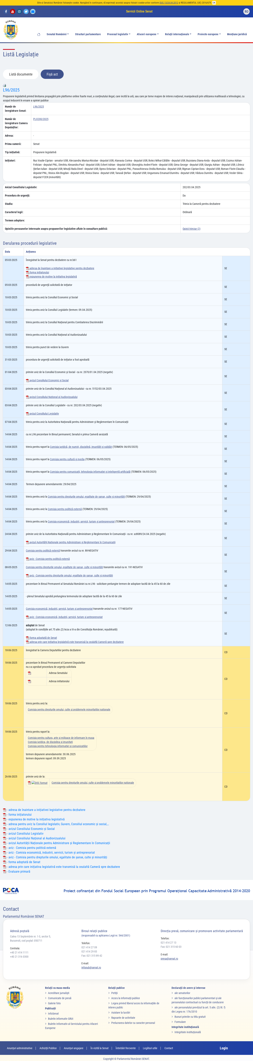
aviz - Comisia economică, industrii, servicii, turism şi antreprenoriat (66, 617)
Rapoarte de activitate (123, 1017)
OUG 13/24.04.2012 (169, 2)
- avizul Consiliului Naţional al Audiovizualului (35, 838)
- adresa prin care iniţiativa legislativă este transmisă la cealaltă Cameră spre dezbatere (63, 867)
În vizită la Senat (100, 1048)
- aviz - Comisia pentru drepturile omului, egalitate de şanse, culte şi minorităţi (56, 857)
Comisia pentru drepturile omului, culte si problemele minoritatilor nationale (69, 709)
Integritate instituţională (188, 1032)
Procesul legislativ (117, 34)
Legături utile (150, 1048)
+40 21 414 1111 (19, 952)
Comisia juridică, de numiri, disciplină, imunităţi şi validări (81, 446)
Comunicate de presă (59, 998)
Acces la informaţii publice (125, 998)
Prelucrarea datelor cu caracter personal (133, 1022)
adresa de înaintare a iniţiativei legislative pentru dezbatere (61, 268)
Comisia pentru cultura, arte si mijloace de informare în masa (61, 737)
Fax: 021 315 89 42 (91, 955)
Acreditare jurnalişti (58, 993)
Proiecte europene (208, 34)
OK (214, 2)
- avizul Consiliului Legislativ (24, 833)
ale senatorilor (182, 993)
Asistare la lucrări (120, 1012)
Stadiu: (9, 203)
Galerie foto (54, 1003)
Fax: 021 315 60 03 (171, 946)
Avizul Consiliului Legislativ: (21, 187)
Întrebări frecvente (126, 1048)
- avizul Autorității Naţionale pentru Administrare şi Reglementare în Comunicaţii (58, 843)
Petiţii (114, 993)
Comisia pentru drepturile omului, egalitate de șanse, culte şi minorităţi (64, 567)
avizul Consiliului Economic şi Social (49, 380)
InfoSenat (53, 1013)
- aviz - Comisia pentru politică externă (31, 848)
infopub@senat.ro (91, 967)
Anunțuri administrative (19, 1048)
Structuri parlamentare (88, 34)
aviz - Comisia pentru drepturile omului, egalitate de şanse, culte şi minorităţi (71, 575)
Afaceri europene (146, 34)
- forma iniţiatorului (19, 814)
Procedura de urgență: (17, 195)
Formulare (180, 1021)
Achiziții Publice (48, 1048)
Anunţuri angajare (73, 1048)
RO (246, 11)
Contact (168, 1048)
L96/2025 (11, 90)
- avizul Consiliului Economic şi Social (30, 829)
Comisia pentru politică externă (65, 509)
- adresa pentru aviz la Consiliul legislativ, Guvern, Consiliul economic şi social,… (57, 824)
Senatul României (57, 34)
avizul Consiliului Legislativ (44, 413)
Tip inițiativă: (12, 152)
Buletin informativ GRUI (60, 1018)
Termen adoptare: (15, 220)
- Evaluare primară (18, 871)
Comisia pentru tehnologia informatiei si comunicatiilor (58, 746)
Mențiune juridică (237, 34)
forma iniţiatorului (39, 272)
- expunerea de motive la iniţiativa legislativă (35, 819)
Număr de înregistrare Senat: (15, 108)
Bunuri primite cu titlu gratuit (190, 1016)
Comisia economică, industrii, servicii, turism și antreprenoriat (81, 521)
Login (224, 1048)
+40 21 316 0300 (19, 956)
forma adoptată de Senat (43, 637)
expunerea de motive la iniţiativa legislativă (53, 276)
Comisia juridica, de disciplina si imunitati (50, 742)
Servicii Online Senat (139, 11)
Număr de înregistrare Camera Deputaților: (16, 123)
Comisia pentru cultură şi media (67, 459)
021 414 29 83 (89, 951)
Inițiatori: (10, 160)
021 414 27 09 (89, 947)
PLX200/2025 (40, 119)
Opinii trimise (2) (191, 228)
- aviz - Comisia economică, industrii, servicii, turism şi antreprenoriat (50, 852)
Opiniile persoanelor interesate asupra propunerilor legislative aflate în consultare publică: (56, 228)
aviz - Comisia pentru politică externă (49, 558)
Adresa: (9, 135)
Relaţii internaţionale (177, 34)
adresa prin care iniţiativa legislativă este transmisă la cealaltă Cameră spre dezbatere (76, 641)
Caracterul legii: (14, 212)
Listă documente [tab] (20, 74)
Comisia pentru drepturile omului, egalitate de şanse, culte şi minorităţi (86, 496)
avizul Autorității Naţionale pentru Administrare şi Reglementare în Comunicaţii (72, 542)
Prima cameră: (13, 143)
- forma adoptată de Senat (23, 862)
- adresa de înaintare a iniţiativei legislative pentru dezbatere (45, 810)
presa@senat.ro (169, 958)
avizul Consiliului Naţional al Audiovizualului (53, 397)
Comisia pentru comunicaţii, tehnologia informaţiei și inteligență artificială (90, 471)
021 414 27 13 (168, 942)
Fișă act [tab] (52, 74)
